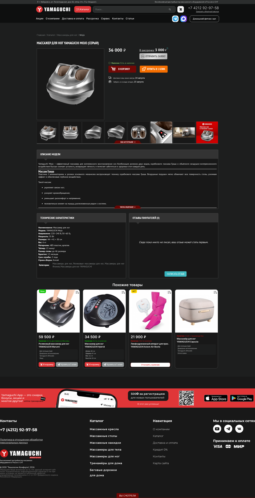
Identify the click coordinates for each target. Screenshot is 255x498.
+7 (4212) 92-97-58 (18, 429)
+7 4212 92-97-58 (203, 8)
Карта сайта (161, 463)
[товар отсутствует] (180, 9)
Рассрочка (92, 18)
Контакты (117, 18)
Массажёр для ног (186, 338)
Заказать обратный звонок (207, 11)
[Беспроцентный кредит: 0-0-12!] (167, 48)
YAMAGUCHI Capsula (187, 341)
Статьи (130, 18)
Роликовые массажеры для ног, (89, 263)
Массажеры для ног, (63, 263)
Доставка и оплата (73, 18)
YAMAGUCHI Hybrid (95, 346)
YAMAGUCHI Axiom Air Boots (145, 346)
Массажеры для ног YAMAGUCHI (76, 266)
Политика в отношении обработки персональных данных (21, 441)
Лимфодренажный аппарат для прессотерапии (155, 343)
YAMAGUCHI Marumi (49, 346)
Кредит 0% (160, 449)
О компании (53, 18)
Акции (39, 18)
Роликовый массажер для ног (54, 343)
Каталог (158, 436)
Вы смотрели (127, 495)
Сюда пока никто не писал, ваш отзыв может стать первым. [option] (173, 242)
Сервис (105, 18)
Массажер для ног (94, 343)
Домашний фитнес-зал (204, 18)
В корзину (48, 364)
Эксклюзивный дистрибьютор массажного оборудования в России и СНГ (186, 2)
